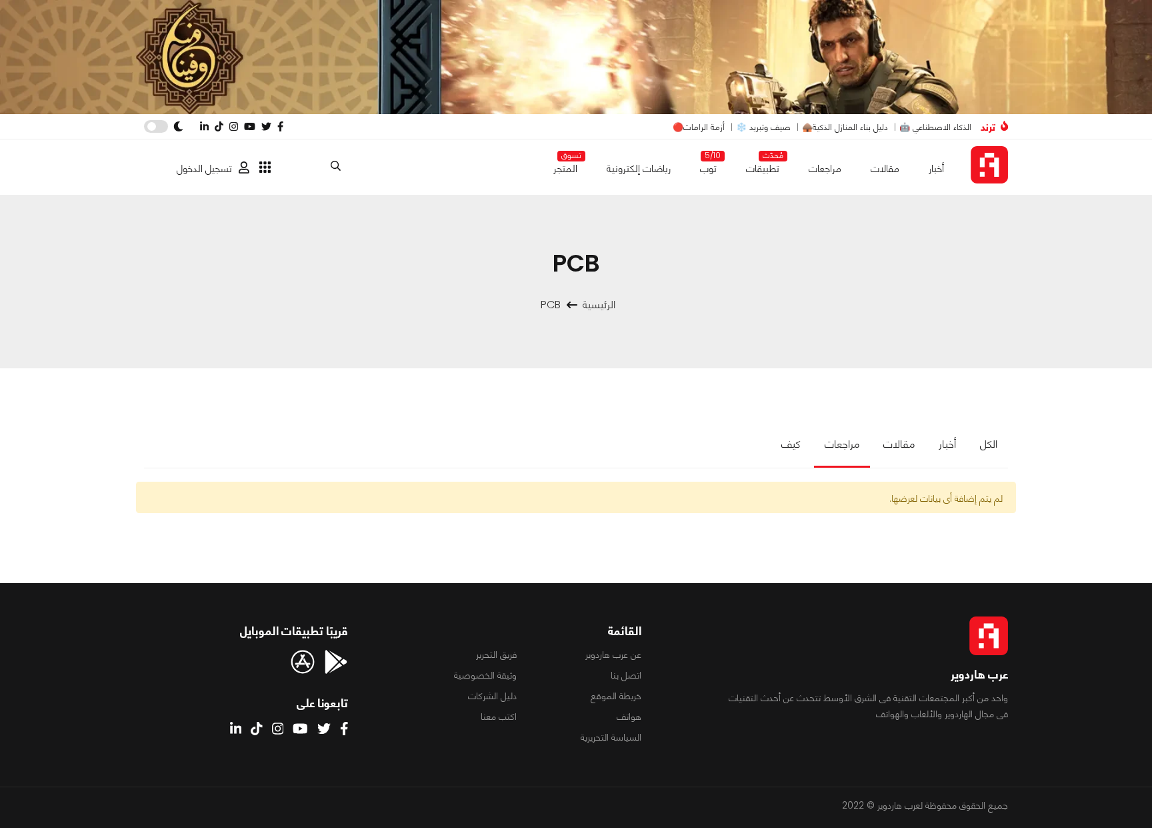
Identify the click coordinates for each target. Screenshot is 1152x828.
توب (708, 165)
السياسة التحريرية (611, 737)
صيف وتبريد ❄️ (763, 127)
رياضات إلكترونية (639, 168)
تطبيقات (762, 165)
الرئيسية (599, 304)
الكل (988, 444)
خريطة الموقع (616, 696)
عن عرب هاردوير (613, 654)
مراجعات (825, 168)
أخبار (936, 168)
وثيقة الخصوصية (485, 675)
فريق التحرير (496, 654)
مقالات (885, 168)
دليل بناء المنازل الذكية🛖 (845, 127)
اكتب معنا (499, 716)
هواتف (629, 716)
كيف (791, 444)
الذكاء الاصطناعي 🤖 (935, 127)
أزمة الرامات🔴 (699, 127)
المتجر (565, 165)
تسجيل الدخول (204, 168)
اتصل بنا (626, 675)
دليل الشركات (492, 696)
